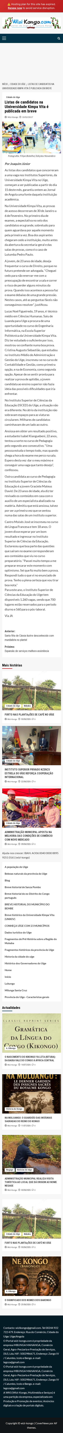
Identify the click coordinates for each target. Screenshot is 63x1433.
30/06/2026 (26, 719)
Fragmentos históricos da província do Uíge (29, 949)
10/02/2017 (27, 117)
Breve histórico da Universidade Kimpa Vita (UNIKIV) (29, 916)
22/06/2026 (26, 781)
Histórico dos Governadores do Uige (25, 963)
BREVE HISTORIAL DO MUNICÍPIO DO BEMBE (27, 906)
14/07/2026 (26, 1065)
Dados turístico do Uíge (18, 932)
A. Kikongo (11, 1048)
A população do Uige (16, 866)
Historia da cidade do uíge (19, 956)
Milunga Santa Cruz (16, 990)
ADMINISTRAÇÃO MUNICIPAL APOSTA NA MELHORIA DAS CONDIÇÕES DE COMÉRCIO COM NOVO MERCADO (29, 835)
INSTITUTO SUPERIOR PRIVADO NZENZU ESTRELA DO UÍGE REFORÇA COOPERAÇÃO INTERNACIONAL (29, 773)
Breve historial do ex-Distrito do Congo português (27, 895)
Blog (7, 880)
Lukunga (10, 983)
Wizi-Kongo (13, 117)
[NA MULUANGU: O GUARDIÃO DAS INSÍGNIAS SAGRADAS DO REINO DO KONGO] (31, 1094)
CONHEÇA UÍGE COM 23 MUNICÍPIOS (27, 925)
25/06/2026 (26, 1304)
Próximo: (27, 649)
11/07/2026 (26, 1125)
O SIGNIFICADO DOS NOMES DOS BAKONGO (28, 1300)
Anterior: (29, 635)
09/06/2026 (26, 844)
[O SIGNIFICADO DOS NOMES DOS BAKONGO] (31, 1276)
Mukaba (27, 706)
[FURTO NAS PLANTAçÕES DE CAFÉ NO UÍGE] (31, 690)
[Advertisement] (31, 61)
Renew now (15, 8)
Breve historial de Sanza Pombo (23, 887)
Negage (9, 1170)
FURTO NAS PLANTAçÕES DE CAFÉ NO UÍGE (29, 714)
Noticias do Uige (24, 1170)
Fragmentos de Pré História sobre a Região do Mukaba (31, 941)
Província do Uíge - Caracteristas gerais (27, 997)
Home (8, 970)
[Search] (59, 38)
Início (8, 976)
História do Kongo (14, 1109)
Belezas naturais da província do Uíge (26, 873)
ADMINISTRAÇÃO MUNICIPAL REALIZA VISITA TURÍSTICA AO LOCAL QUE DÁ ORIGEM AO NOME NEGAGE (31, 1182)
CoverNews (42, 1423)
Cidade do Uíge (13, 97)
